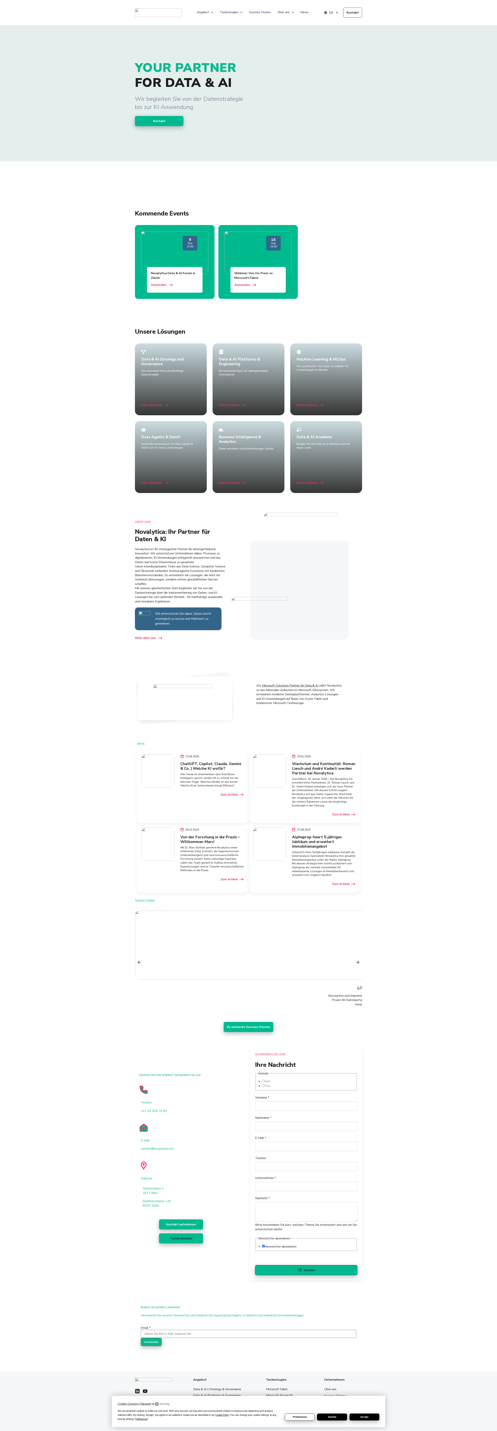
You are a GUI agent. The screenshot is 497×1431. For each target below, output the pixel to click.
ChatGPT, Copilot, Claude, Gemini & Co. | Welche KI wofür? (210, 766)
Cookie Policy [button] (222, 1415)
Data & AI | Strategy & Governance (217, 1389)
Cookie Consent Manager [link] (134, 1404)
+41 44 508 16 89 (154, 1111)
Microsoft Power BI (279, 1395)
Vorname (262, 1097)
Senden (309, 1270)
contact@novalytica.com (157, 1149)
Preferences (300, 1417)
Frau (267, 1086)
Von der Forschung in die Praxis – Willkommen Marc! (210, 839)
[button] (255, 93)
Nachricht (262, 1198)
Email (145, 1327)
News (304, 12)
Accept (364, 1417)
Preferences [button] (141, 1419)
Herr (268, 1081)
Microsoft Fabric (277, 1389)
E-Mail (260, 1138)
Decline (332, 1417)
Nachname (263, 1118)
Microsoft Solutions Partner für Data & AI (290, 685)
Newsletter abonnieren (280, 1246)
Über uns (330, 1389)
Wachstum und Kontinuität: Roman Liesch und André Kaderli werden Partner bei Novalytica (323, 768)
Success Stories (260, 12)
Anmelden (151, 1342)
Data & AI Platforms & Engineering (217, 1395)
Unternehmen (265, 1178)
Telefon (260, 1158)
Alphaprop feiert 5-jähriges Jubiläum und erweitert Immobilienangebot (317, 841)
